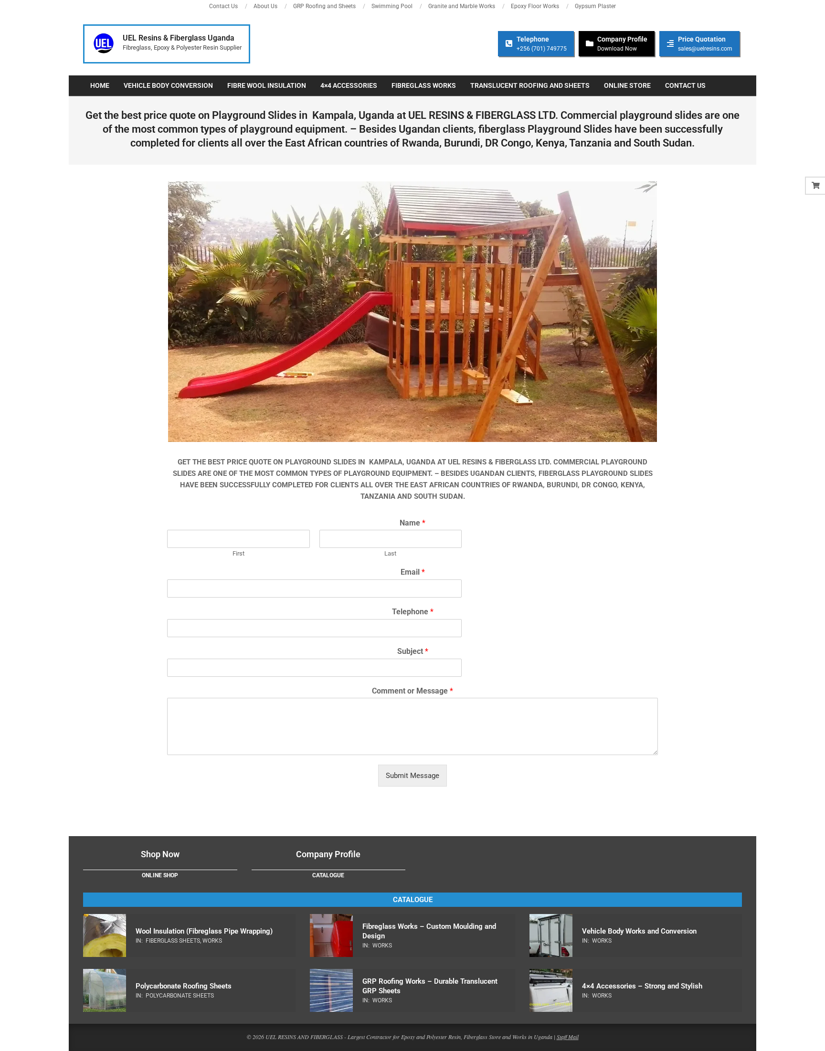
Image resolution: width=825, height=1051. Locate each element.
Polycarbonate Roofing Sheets (184, 986)
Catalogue (328, 875)
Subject (412, 651)
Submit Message (412, 775)
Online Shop (160, 875)
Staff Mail (568, 1036)
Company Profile (328, 854)
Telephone (413, 611)
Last (390, 553)
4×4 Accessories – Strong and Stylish (642, 986)
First (238, 553)
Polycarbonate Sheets (180, 995)
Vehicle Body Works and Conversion (639, 931)
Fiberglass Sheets (173, 940)
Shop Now (160, 854)
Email (413, 572)
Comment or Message (412, 690)
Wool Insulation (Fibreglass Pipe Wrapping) (204, 931)
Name (412, 522)
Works (212, 940)
